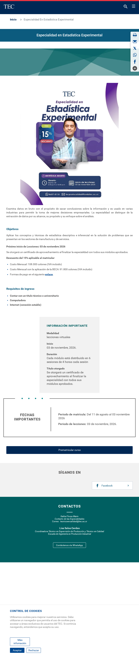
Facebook (107, 485)
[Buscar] (125, 7)
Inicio (13, 19)
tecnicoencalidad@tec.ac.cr (73, 521)
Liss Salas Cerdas (69, 528)
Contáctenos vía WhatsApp (69, 545)
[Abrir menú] (133, 5)
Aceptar (17, 650)
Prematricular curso (69, 449)
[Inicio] (9, 6)
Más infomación (20, 642)
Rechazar (33, 650)
